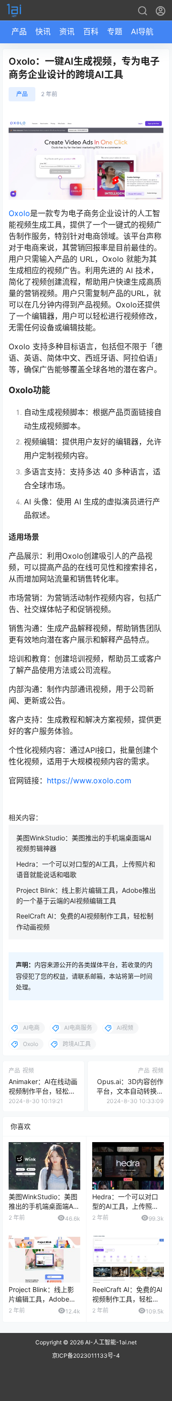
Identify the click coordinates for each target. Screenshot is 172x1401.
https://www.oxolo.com (89, 780)
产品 (19, 31)
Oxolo (19, 213)
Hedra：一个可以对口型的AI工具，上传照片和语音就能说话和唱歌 (125, 1206)
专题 (114, 31)
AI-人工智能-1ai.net (110, 1342)
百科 (90, 31)
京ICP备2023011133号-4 (86, 1355)
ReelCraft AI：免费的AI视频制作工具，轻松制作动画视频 (127, 1298)
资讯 (67, 31)
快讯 (43, 31)
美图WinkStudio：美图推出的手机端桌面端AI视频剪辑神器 (43, 1206)
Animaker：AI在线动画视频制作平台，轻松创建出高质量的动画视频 (43, 1090)
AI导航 (142, 31)
